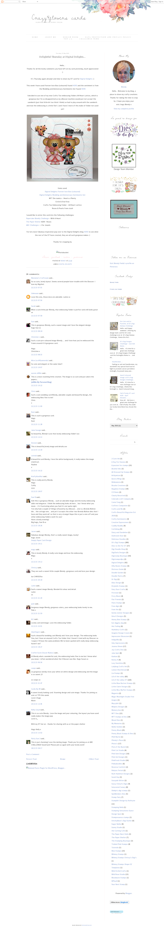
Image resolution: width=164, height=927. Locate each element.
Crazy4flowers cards (59, 17)
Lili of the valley (118, 676)
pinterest (78, 257)
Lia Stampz (116, 673)
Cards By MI (36, 689)
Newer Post (31, 759)
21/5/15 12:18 (36, 450)
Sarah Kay (115, 777)
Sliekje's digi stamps (120, 790)
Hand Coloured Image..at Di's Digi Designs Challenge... (127, 377)
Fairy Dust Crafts (118, 589)
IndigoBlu (115, 640)
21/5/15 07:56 (36, 300)
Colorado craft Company (121, 499)
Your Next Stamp (118, 884)
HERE (75, 85)
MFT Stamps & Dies (119, 717)
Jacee (33, 531)
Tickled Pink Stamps (120, 844)
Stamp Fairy (116, 797)
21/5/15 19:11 (36, 544)
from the (115, 609)
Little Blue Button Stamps (122, 683)
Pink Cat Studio (118, 750)
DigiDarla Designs (119, 552)
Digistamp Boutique (120, 556)
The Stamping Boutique (121, 841)
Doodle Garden (117, 573)
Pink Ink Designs (118, 757)
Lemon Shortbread (119, 670)
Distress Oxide (117, 569)
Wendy (124, 87)
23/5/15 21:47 (36, 683)
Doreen (34, 443)
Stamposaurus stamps (120, 817)
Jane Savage (36, 430)
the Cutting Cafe (118, 831)
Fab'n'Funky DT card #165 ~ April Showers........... (127, 395)
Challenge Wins (89, 39)
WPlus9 (114, 881)
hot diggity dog (118, 623)
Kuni (33, 412)
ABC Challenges (32, 225)
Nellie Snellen (117, 727)
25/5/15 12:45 (36, 704)
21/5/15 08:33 (36, 355)
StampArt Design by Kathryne (123, 801)
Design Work (71, 37)
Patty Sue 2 (35, 738)
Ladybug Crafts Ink (119, 666)
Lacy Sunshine (117, 663)
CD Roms (115, 492)
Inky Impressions (118, 643)
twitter (67, 257)
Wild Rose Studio (118, 874)
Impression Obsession (120, 636)
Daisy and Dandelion (120, 532)
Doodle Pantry (117, 576)
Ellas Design (116, 583)
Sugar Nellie (116, 824)
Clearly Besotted (118, 495)
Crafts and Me (117, 509)
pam (32, 604)
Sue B (33, 497)
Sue (32, 321)
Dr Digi (114, 579)
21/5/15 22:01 (36, 626)
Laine (33, 586)
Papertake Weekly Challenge (37, 218)
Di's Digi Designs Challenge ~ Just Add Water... (127, 344)
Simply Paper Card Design (41, 540)
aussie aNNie (36, 373)
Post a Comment (32, 754)
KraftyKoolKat (37, 476)
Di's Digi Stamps (118, 542)
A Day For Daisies (118, 462)
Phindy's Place (117, 740)
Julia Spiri (115, 653)
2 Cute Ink (116, 459)
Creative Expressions (120, 522)
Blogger (129, 893)
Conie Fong (116, 502)
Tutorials (115, 847)
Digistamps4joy (118, 559)
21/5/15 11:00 (36, 406)
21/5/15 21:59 (36, 613)
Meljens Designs (118, 707)
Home (35, 37)
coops (33, 668)
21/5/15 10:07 (36, 367)
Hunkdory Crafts (118, 630)
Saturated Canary (119, 787)
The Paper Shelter (33, 222)
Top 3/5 (68, 39)
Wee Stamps (116, 851)
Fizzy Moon (116, 596)
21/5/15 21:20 (36, 598)
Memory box (116, 710)
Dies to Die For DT (119, 546)
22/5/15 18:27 (36, 647)
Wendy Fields (114, 282)
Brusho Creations (119, 485)
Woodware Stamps (119, 878)
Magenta (115, 693)
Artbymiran (116, 475)
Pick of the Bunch (119, 747)
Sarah (33, 306)
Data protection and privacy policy (108, 37)
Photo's (115, 744)
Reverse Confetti (119, 767)
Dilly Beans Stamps (119, 566)
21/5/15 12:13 (36, 437)
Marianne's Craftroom (40, 278)
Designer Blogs (87, 925)
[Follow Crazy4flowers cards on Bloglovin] (119, 903)
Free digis (115, 606)
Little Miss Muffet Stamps (122, 690)
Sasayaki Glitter (118, 780)
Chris (33, 391)
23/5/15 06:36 (36, 662)
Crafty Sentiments (119, 519)
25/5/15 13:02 (36, 733)
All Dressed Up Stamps (121, 472)
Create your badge (116, 289)
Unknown (35, 293)
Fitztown (115, 593)
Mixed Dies (116, 720)
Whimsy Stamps (118, 854)
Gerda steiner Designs (120, 613)
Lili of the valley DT (119, 680)
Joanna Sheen (117, 646)
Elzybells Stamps (118, 586)
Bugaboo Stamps (118, 489)
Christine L (35, 337)
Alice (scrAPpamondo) (40, 360)
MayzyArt (115, 703)
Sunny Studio (117, 827)
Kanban (114, 656)
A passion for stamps (120, 465)
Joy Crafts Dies (118, 650)
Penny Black (116, 730)
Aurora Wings (117, 479)
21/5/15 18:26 (36, 526)
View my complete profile (124, 109)
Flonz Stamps (117, 603)
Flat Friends (116, 599)
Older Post (94, 759)
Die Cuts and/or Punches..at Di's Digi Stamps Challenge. (127, 323)
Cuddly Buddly (117, 526)
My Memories (117, 723)
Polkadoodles (117, 764)
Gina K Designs (118, 616)
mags (33, 549)
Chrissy (34, 568)
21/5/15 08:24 (36, 331)
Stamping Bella (118, 807)
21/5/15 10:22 (36, 385)
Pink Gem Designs (119, 754)
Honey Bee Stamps (119, 619)
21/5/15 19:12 (36, 562)
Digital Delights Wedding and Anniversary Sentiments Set (62, 195)
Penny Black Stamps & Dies (122, 733)
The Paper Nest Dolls (120, 834)
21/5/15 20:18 (36, 580)
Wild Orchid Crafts (119, 871)
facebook (56, 257)
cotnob (34, 456)
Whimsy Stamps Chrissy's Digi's (124, 857)
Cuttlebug (116, 529)
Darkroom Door (118, 536)
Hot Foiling (116, 626)
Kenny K (115, 660)
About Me (50, 37)
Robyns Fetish (117, 770)
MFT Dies (115, 713)
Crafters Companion (120, 506)
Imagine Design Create (121, 633)
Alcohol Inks (116, 469)
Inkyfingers (35, 632)
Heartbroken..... (117, 362)
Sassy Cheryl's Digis (120, 784)
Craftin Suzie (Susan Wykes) (42, 653)
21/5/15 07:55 (36, 288)
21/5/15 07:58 (36, 316)
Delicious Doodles (119, 539)
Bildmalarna (116, 482)
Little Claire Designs (120, 687)
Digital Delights (86, 79)
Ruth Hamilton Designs (121, 774)
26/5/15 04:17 (36, 748)
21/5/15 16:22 (36, 471)
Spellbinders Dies (119, 794)
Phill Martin (116, 737)
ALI (32, 619)
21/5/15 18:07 (36, 491)
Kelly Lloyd (35, 710)
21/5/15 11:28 (36, 424)
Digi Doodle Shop (118, 549)
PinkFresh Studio (118, 760)
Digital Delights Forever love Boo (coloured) (62, 192)
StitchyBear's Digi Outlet (122, 821)
